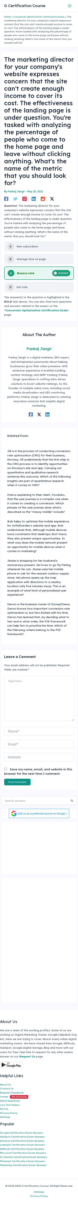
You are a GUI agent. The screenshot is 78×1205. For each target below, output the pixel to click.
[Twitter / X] (52, 199)
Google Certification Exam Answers (21, 1132)
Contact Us (7, 1088)
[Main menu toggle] (70, 6)
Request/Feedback (12, 1092)
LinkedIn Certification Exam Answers (22, 1144)
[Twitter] (15, 199)
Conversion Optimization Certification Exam (38, 16)
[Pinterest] (24, 199)
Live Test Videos (10, 1104)
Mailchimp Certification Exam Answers (23, 1165)
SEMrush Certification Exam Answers (22, 1148)
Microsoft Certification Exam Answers (23, 1152)
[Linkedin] (34, 199)
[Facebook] (6, 199)
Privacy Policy (8, 1113)
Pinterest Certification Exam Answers (22, 1161)
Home (7, 16)
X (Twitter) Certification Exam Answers (23, 1157)
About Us (5, 1084)
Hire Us (4, 1108)
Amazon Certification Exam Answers (22, 1140)
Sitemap (5, 1116)
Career (13, 1096)
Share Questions (10, 1100)
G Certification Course (24, 5)
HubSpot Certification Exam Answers (22, 1136)
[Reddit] (43, 199)
